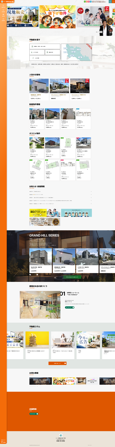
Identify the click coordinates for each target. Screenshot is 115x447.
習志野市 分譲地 (40, 64)
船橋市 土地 (53, 64)
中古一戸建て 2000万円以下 (74, 64)
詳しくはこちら (68, 307)
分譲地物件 (3, 11)
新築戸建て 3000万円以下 (46, 64)
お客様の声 (3, 20)
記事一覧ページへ (57, 363)
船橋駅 (62, 64)
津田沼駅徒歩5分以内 (67, 64)
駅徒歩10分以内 (58, 64)
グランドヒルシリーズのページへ (72, 277)
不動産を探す (3, 7)
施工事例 (3, 16)
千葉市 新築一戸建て (34, 64)
